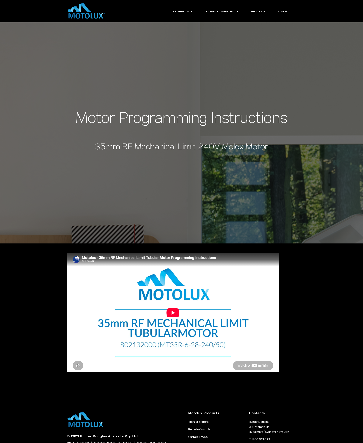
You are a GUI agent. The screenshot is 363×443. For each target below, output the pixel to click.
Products (181, 11)
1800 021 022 (261, 440)
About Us (257, 11)
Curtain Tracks (198, 437)
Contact (283, 11)
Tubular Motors (198, 422)
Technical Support (219, 11)
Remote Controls (199, 430)
